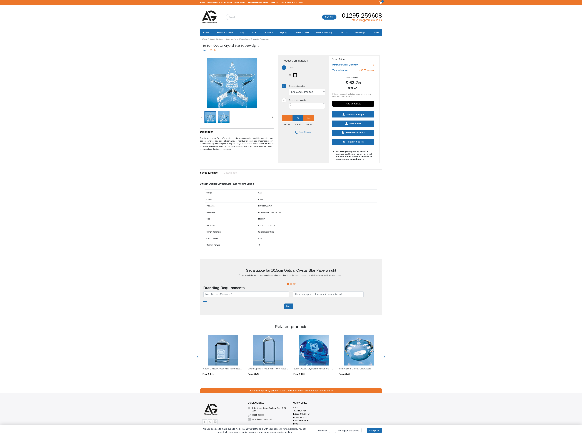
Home (204, 39)
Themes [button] (375, 32)
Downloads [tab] (230, 172)
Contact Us (274, 2)
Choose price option (297, 86)
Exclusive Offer (225, 2)
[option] (223, 356)
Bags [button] (242, 32)
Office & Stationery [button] (324, 32)
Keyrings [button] (284, 32)
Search (329, 17)
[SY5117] (296, 75)
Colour (291, 68)
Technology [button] (360, 32)
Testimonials (212, 2)
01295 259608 (362, 15)
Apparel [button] (206, 32)
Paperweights (231, 39)
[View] (210, 117)
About (202, 2)
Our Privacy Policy (289, 2)
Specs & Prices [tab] (209, 172)
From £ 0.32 (253, 374)
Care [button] (254, 32)
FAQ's (265, 2)
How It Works (239, 2)
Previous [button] (197, 356)
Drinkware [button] (268, 32)
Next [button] (384, 356)
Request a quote (355, 142)
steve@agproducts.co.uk (367, 20)
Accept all (374, 430)
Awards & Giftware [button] (225, 32)
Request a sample (355, 132)
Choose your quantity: (298, 100)
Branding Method (254, 2)
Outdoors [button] (344, 32)
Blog (301, 2)
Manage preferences (348, 430)
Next (288, 306)
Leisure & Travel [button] (302, 32)
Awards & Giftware (216, 39)
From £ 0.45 (208, 374)
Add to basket (353, 103)
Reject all (323, 430)
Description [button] (206, 132)
